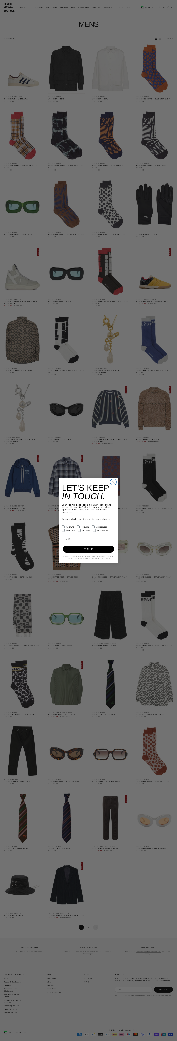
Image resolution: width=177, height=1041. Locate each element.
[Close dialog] (113, 482)
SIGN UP (88, 549)
